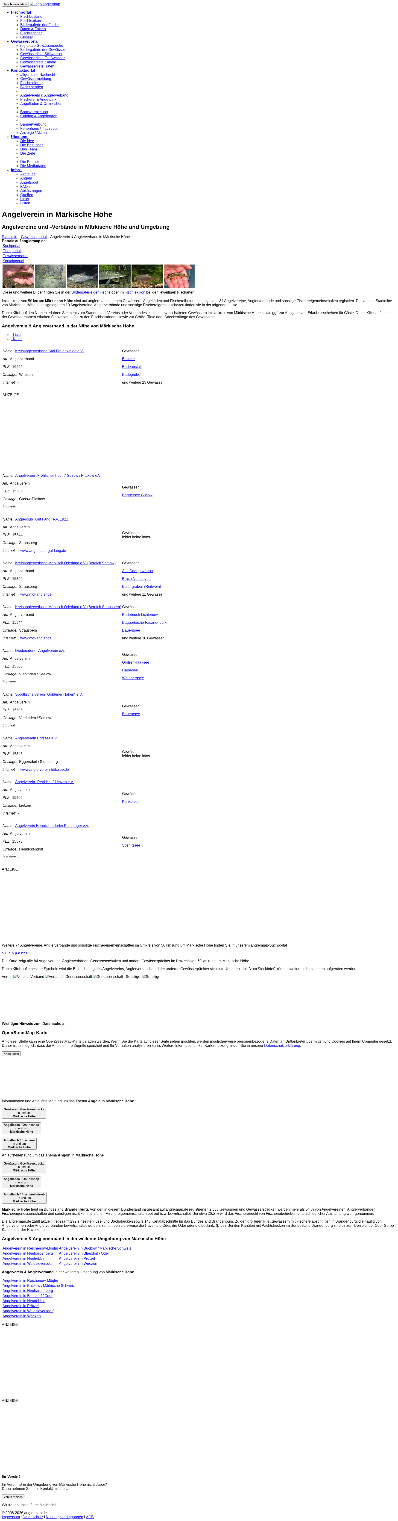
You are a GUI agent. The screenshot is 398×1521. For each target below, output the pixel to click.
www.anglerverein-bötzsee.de (44, 769)
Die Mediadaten (33, 166)
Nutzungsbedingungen (64, 1517)
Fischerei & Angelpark (38, 99)
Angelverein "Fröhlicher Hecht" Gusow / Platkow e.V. (58, 475)
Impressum (11, 1517)
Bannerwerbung (33, 124)
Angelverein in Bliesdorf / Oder (84, 1253)
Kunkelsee (131, 801)
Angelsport (29, 182)
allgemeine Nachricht (37, 74)
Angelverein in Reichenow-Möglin (30, 1248)
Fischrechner (31, 33)
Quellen (26, 195)
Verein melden (13, 1497)
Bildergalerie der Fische (39, 25)
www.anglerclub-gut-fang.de (43, 551)
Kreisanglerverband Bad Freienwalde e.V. (49, 351)
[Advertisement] (85, 433)
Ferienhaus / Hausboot (39, 128)
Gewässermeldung (35, 79)
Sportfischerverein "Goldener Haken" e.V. (49, 694)
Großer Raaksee (135, 662)
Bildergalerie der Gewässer (42, 50)
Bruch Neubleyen (136, 579)
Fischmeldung (32, 83)
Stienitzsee (131, 845)
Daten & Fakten (33, 29)
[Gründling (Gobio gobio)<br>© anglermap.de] (18, 287)
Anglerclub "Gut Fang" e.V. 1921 (41, 519)
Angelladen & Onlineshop (41, 104)
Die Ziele (27, 153)
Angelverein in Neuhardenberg (28, 1253)
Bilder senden (31, 87)
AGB (90, 1517)
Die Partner (29, 162)
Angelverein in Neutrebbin (24, 1258)
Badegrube (131, 375)
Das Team (28, 149)
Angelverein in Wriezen (78, 1263)
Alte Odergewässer (137, 571)
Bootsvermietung (34, 112)
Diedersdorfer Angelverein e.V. (40, 651)
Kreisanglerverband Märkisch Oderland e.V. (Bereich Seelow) (65, 563)
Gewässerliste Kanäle (38, 62)
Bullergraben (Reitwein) (141, 586)
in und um (24, 1113)
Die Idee (27, 141)
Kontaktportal (13, 261)
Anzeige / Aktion (33, 133)
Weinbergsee (133, 678)
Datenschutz (33, 1517)
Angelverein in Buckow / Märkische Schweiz (95, 1248)
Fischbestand (31, 16)
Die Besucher (31, 145)
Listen (25, 203)
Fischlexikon (30, 21)
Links (24, 199)
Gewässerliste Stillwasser (41, 54)
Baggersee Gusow (137, 495)
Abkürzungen (31, 191)
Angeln (26, 178)
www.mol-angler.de (36, 594)
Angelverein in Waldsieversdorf (28, 1263)
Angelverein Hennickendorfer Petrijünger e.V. (52, 826)
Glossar (26, 37)
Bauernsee (131, 630)
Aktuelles (27, 174)
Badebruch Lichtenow (140, 615)
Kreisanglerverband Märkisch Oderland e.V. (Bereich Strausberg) (68, 607)
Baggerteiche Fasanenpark (144, 622)
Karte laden (11, 1054)
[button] (22, 12)
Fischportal (12, 251)
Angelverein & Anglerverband (44, 95)
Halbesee (130, 670)
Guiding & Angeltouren (38, 116)
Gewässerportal (34, 237)
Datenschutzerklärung (282, 1045)
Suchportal (11, 246)
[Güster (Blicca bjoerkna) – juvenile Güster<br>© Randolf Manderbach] (147, 287)
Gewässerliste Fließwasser (42, 58)
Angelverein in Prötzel (77, 1258)
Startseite (9, 237)
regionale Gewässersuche (41, 45)
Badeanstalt (132, 367)
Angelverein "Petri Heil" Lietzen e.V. (44, 782)
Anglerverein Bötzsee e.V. (36, 738)
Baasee (128, 359)
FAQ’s (25, 186)
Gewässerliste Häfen (37, 66)
